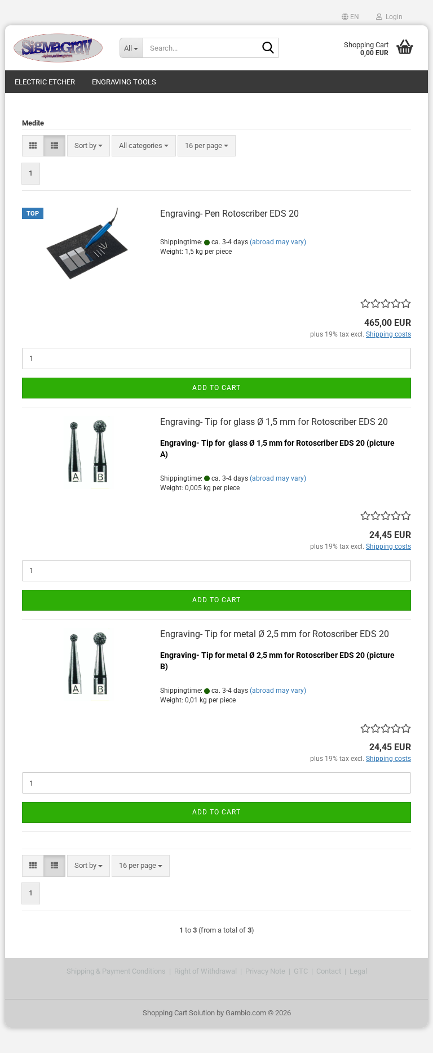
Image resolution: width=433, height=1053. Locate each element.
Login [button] (392, 17)
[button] (350, 16)
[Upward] (402, 1036)
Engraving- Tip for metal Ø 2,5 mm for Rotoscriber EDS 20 (274, 634)
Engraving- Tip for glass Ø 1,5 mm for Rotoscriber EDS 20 (274, 421)
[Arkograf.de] (58, 47)
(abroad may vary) (278, 242)
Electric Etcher (45, 82)
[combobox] (88, 146)
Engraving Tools (124, 82)
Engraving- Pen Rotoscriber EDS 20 (229, 213)
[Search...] (268, 48)
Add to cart (216, 388)
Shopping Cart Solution (179, 1013)
